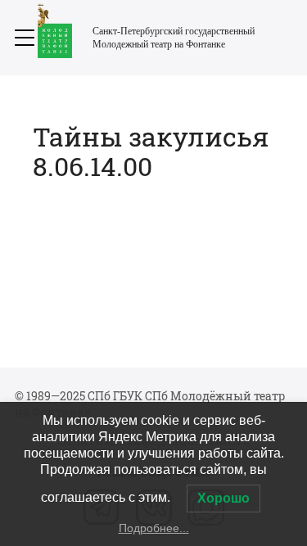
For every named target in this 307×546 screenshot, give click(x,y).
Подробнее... (154, 528)
